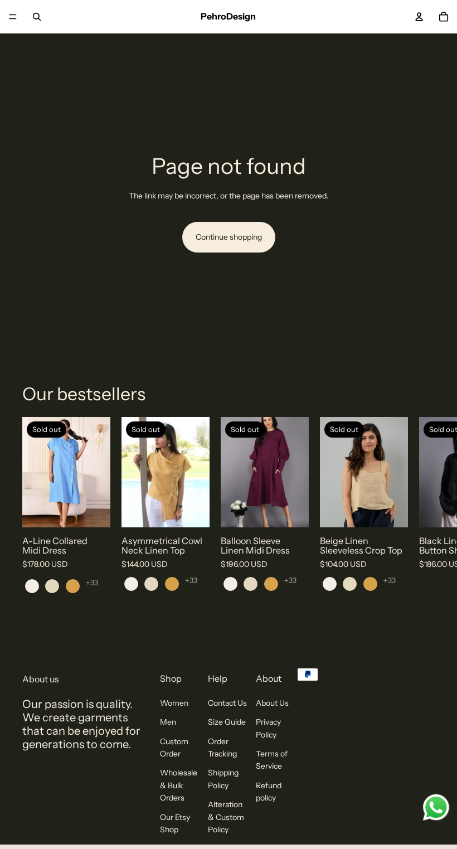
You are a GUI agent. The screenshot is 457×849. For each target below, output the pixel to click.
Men (168, 722)
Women (174, 703)
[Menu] (13, 17)
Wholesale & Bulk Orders (178, 785)
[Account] (419, 16)
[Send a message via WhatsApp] (436, 807)
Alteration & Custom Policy (226, 817)
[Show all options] (92, 583)
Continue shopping (229, 237)
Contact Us (227, 703)
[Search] (37, 16)
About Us (272, 703)
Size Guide (227, 722)
